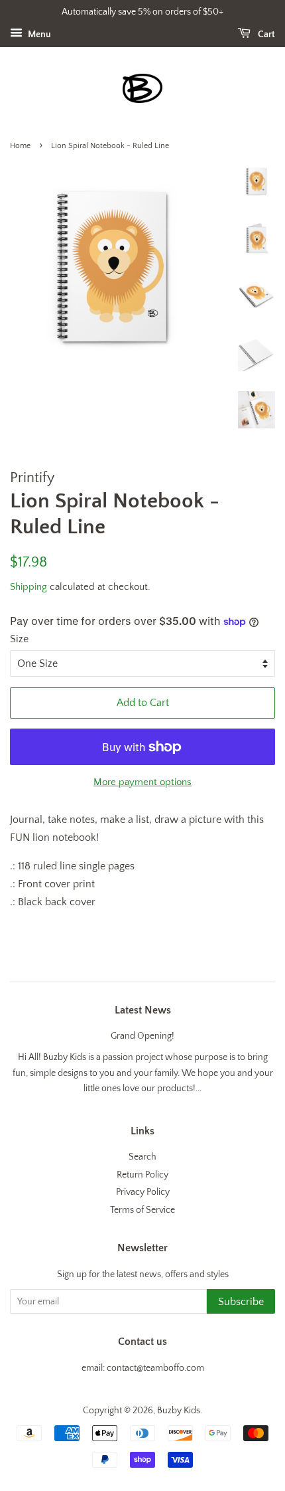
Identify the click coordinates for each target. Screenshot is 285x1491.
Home (20, 145)
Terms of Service (142, 1210)
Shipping (28, 586)
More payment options (142, 782)
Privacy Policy (143, 1192)
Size (19, 639)
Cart (265, 34)
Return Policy (142, 1175)
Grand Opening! (142, 1036)
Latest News (143, 1010)
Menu (38, 34)
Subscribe (241, 1302)
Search (142, 1157)
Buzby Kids (178, 1410)
